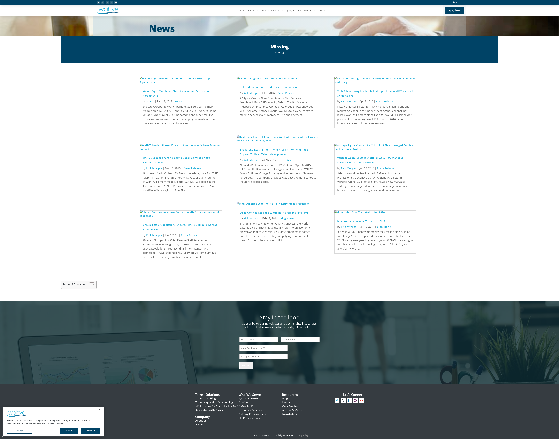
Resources (303, 10)
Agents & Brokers (249, 398)
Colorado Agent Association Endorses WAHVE (269, 87)
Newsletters (289, 414)
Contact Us (319, 10)
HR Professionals (249, 418)
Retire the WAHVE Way (209, 410)
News (178, 101)
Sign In (456, 2)
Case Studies (290, 406)
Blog (283, 218)
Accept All (90, 430)
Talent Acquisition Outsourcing (214, 402)
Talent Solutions (248, 10)
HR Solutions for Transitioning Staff (216, 406)
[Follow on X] (102, 2)
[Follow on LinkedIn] (107, 2)
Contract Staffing (205, 398)
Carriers (243, 402)
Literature (288, 402)
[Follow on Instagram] (111, 2)
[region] (53, 422)
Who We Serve (269, 10)
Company (287, 10)
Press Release (192, 168)
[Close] (99, 410)
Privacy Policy (302, 435)
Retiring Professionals (252, 414)
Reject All (69, 430)
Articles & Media (292, 410)
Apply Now (454, 10)
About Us (201, 420)
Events (199, 424)
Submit (246, 365)
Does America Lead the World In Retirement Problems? (275, 212)
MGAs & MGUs (248, 406)
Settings (19, 430)
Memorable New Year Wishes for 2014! (361, 221)
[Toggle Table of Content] (90, 284)
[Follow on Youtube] (115, 2)
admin (150, 101)
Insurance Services (250, 410)
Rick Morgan (154, 168)
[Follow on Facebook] (98, 2)
